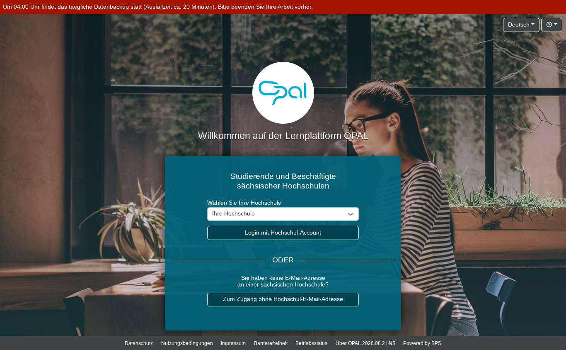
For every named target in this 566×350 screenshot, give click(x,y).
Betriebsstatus (311, 343)
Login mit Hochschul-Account (283, 233)
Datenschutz (139, 343)
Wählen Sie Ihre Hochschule (244, 203)
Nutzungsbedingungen (187, 343)
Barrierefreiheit (271, 343)
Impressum (233, 343)
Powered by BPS (422, 343)
